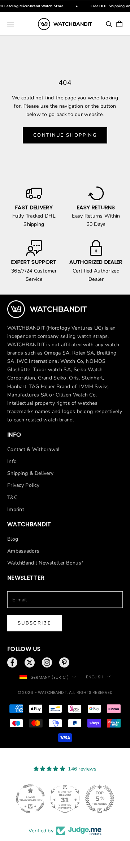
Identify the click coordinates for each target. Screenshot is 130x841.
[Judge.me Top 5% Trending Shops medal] (99, 798)
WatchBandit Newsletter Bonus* (45, 562)
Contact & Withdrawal (33, 449)
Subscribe (34, 623)
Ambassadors (23, 551)
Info (12, 461)
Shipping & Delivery (30, 473)
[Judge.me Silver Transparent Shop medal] (30, 798)
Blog (12, 539)
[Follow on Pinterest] (64, 662)
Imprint (15, 509)
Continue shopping (65, 135)
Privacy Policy (23, 485)
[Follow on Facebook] (12, 662)
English (94, 677)
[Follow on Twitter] (30, 662)
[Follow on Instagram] (47, 662)
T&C (12, 497)
